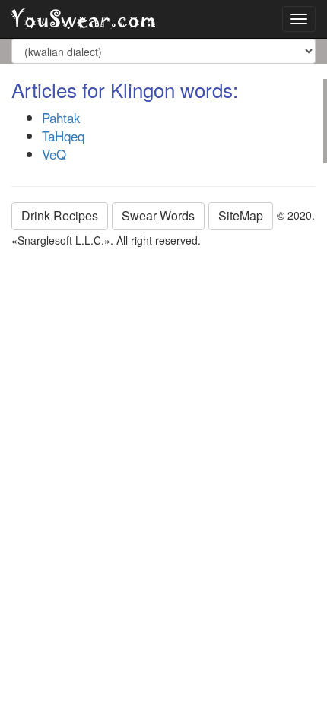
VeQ (54, 153)
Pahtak (61, 117)
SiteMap (240, 215)
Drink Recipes (59, 215)
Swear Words (158, 215)
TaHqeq (63, 135)
